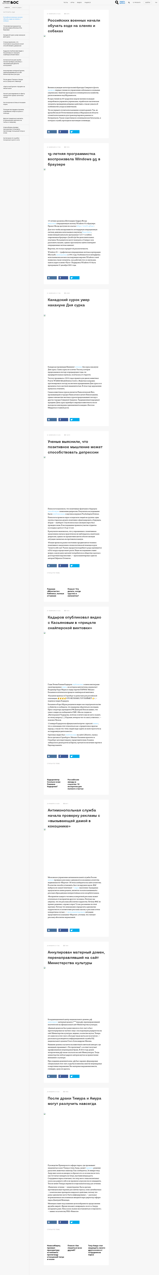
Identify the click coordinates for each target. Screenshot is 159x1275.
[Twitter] (75, 131)
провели (51, 90)
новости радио (17, 7)
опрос (76, 888)
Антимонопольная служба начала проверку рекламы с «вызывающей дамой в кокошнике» (12, 62)
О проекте (137, 2)
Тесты (66, 2)
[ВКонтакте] (52, 131)
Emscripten (86, 232)
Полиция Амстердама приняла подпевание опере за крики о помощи (13, 111)
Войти (147, 2)
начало (51, 880)
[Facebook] (63, 131)
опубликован (70, 735)
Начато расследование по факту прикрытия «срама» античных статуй (14, 95)
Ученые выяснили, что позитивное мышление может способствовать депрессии (13, 44)
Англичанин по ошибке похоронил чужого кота (11, 139)
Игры (72, 2)
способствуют (53, 511)
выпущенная (61, 255)
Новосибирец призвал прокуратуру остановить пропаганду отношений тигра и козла (14, 130)
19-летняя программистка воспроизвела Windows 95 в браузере (12, 28)
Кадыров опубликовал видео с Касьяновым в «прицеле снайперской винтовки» (13, 53)
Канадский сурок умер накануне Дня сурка (14, 36)
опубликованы (59, 514)
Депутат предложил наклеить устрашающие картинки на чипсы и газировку (13, 120)
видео (64, 687)
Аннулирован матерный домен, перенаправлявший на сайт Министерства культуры (14, 72)
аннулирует (53, 1022)
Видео (79, 2)
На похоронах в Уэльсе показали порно (14, 103)
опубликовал (77, 684)
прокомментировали (76, 912)
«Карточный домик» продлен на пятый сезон (14, 87)
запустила (52, 223)
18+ (156, 2)
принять (89, 1168)
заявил (95, 723)
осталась (78, 367)
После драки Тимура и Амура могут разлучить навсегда (13, 80)
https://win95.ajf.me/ (85, 226)
